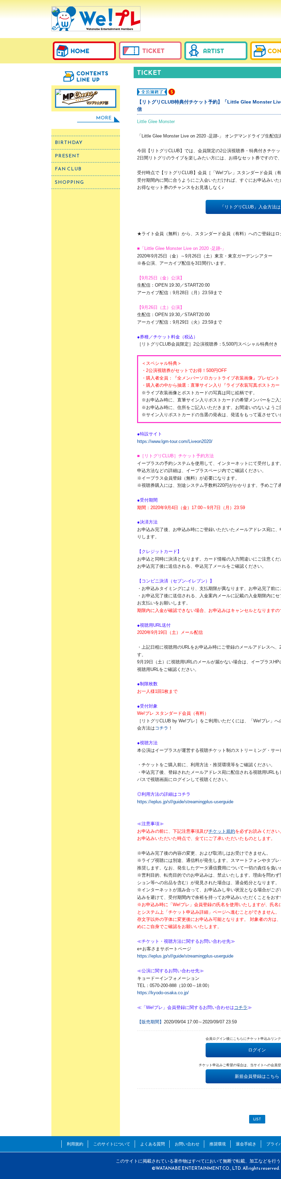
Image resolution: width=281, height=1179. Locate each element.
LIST (257, 1119)
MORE (103, 117)
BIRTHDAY (69, 142)
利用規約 (75, 1144)
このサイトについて (111, 1144)
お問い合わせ (187, 1144)
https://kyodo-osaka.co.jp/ (163, 992)
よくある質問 (152, 1144)
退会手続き (246, 1144)
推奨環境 (217, 1144)
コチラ (161, 728)
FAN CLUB (68, 168)
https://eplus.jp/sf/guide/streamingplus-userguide (185, 801)
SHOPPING (69, 182)
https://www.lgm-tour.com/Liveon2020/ (174, 441)
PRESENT (67, 155)
